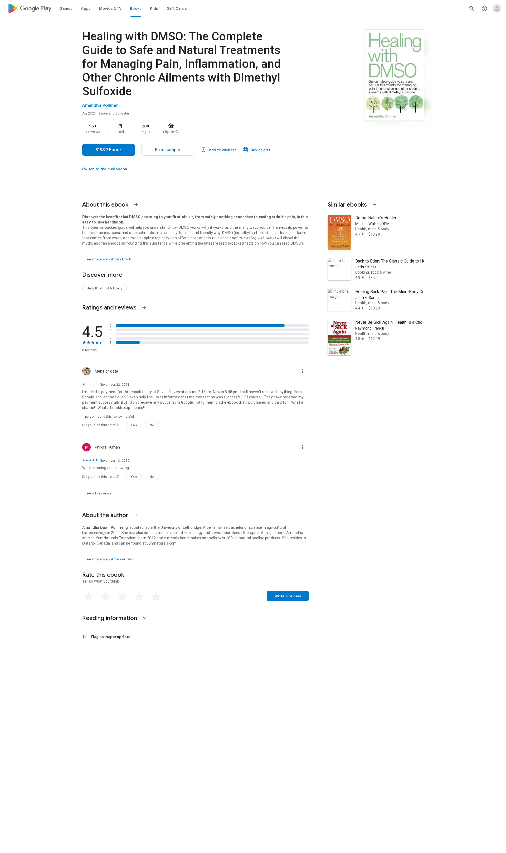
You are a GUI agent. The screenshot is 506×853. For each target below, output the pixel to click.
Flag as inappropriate (106, 636)
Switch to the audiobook (104, 168)
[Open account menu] (497, 8)
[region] (187, 129)
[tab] (66, 8)
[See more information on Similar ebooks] (374, 204)
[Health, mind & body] (104, 288)
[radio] (88, 596)
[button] (167, 150)
